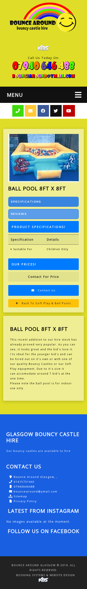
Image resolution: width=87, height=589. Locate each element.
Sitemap (20, 496)
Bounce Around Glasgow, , (35, 477)
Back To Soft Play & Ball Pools (46, 303)
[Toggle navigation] (78, 95)
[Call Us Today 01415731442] (43, 65)
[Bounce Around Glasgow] (43, 18)
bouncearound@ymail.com (35, 491)
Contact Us (46, 290)
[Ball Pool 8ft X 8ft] (43, 158)
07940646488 (24, 486)
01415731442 (24, 482)
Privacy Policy (25, 501)
